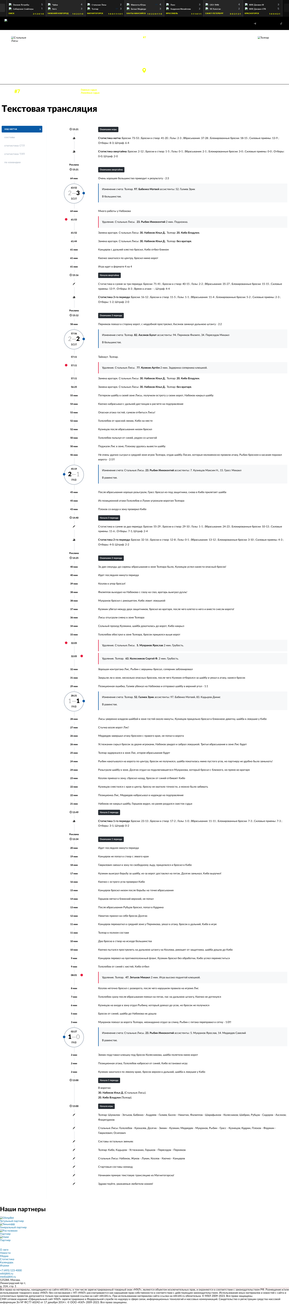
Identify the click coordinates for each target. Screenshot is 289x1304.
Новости (5, 1253)
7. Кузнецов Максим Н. (204, 470)
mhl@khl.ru (6, 1273)
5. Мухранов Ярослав (203, 1033)
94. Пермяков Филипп (186, 335)
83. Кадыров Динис (208, 697)
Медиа (4, 1256)
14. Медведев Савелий (232, 1033)
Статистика (7, 1259)
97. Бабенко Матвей (238, 55)
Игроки (4, 1265)
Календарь (6, 1262)
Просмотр (26, 4)
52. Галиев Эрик (241, 62)
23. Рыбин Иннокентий (46, 55)
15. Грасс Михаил (230, 470)
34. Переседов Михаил (215, 335)
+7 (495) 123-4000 (11, 1270)
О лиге (4, 1249)
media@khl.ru (8, 1276)
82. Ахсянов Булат (239, 59)
